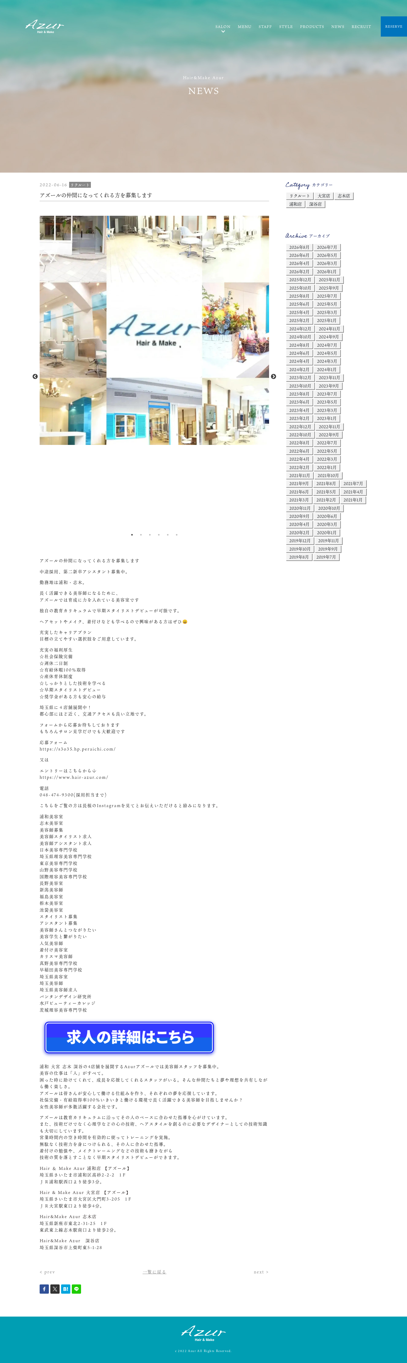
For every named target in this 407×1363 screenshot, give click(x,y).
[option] (154, 330)
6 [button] (177, 535)
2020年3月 (327, 524)
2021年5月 (326, 492)
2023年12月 (300, 377)
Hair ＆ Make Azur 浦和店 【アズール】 (86, 1168)
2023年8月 (299, 394)
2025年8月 (299, 296)
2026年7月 (327, 247)
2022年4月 (299, 459)
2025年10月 (300, 288)
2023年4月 (299, 410)
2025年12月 (300, 279)
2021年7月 (353, 483)
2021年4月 (353, 492)
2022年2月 (299, 467)
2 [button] (141, 535)
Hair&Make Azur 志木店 (68, 1216)
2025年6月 (299, 304)
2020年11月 (300, 508)
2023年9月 (329, 386)
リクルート (299, 196)
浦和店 (295, 204)
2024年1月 (327, 369)
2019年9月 (328, 549)
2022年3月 (327, 459)
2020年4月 (299, 524)
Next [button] (273, 377)
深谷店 (315, 204)
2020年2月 (299, 532)
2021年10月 (328, 475)
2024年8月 (299, 345)
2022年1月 (327, 467)
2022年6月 (299, 451)
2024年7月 (327, 345)
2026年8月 (299, 247)
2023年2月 (299, 418)
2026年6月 (299, 255)
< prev (47, 1272)
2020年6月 (327, 516)
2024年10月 (300, 337)
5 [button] (168, 535)
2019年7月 (326, 557)
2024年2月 (299, 369)
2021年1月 (353, 500)
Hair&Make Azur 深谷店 (70, 1240)
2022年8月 (299, 443)
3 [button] (150, 535)
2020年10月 (329, 508)
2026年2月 (299, 271)
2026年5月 (327, 255)
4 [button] (159, 535)
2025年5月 (327, 304)
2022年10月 (300, 435)
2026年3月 (327, 263)
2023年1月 (327, 418)
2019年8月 (299, 557)
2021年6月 (299, 492)
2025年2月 (299, 320)
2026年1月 (327, 271)
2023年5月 (327, 402)
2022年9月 (329, 435)
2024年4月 (299, 361)
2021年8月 (326, 483)
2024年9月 (329, 337)
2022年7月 (327, 443)
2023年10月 (300, 386)
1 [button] (132, 535)
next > (261, 1272)
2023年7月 (327, 394)
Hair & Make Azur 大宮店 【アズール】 (85, 1192)
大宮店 (324, 196)
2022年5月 (327, 451)
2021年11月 (299, 475)
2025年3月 (327, 312)
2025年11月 (329, 279)
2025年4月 (299, 312)
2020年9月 (299, 516)
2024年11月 (329, 329)
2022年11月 (329, 426)
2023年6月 (299, 402)
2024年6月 (299, 353)
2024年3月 (327, 361)
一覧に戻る (155, 1272)
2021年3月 (299, 500)
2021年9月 (299, 483)
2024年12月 (300, 329)
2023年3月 (327, 410)
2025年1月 (327, 320)
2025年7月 (327, 296)
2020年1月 (327, 532)
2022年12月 (300, 426)
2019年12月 (300, 540)
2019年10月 (300, 549)
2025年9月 (329, 288)
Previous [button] (35, 377)
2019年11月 (328, 540)
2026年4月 (299, 263)
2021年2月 (326, 500)
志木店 (344, 196)
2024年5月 (327, 353)
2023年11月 (329, 377)
